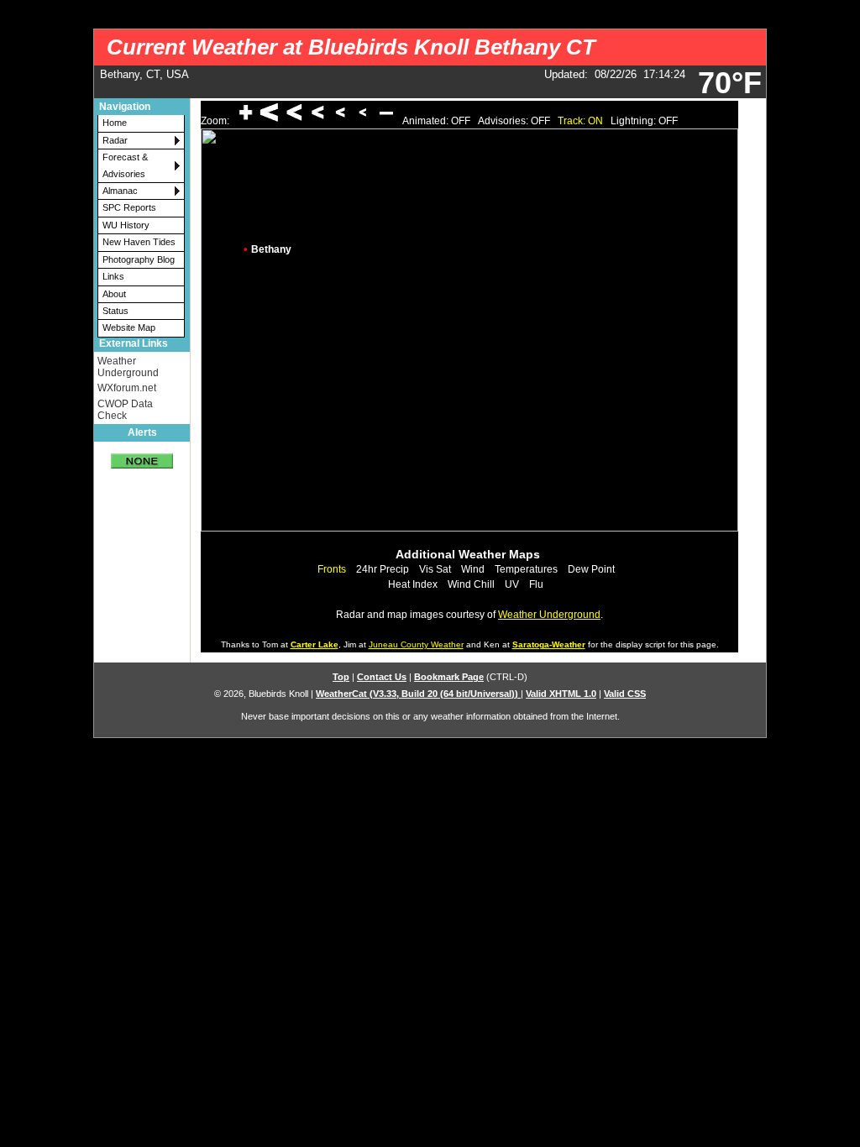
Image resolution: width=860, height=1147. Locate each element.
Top (341, 677)
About (114, 294)
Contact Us (381, 677)
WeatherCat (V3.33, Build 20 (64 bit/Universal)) (418, 694)
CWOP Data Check (125, 410)
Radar (115, 140)
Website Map (128, 327)
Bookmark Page (449, 677)
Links (113, 276)
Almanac (120, 191)
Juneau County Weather (416, 644)
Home (114, 123)
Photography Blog (138, 259)
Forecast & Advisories (125, 165)
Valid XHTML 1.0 (561, 694)
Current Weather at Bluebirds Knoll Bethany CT (351, 47)
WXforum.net (126, 388)
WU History (125, 225)
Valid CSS (625, 694)
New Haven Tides (139, 242)
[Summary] (142, 455)
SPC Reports (129, 207)
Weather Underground (128, 367)
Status (115, 311)
